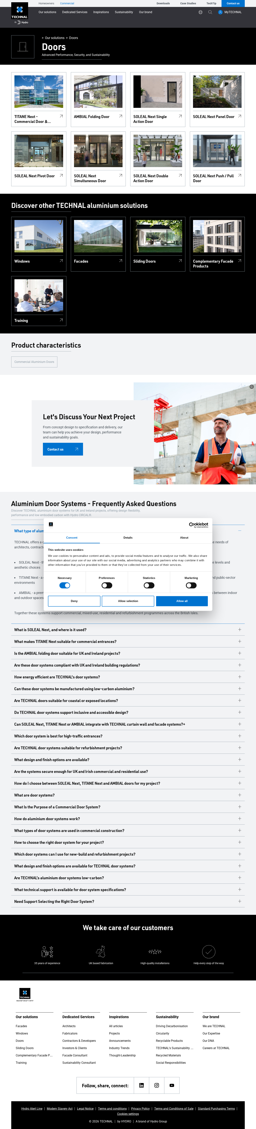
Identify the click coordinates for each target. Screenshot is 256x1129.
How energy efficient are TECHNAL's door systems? (57, 676)
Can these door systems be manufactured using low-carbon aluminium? (74, 688)
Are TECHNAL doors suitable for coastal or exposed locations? (66, 700)
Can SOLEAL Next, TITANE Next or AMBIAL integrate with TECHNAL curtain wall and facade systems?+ (99, 724)
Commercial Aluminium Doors (34, 362)
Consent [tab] (71, 537)
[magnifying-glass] (210, 12)
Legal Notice (85, 1108)
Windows (22, 261)
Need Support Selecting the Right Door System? (54, 901)
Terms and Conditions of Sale (173, 1108)
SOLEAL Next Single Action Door (150, 119)
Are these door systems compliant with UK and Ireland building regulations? (77, 665)
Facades (81, 261)
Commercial (67, 3)
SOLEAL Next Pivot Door (34, 175)
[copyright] (252, 387)
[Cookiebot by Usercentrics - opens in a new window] (191, 525)
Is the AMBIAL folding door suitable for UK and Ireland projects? (67, 653)
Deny (74, 601)
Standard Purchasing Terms (216, 1108)
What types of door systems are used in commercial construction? (69, 830)
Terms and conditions (112, 1108)
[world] (200, 12)
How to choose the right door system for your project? (59, 842)
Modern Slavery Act (60, 1108)
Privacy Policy (140, 1108)
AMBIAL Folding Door (91, 116)
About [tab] (184, 537)
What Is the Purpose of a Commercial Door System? (57, 806)
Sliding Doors (144, 261)
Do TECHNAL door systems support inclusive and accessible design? (71, 712)
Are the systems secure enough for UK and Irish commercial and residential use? (81, 771)
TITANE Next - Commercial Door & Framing (31, 119)
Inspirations (101, 12)
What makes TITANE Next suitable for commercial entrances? (65, 641)
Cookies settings (128, 1114)
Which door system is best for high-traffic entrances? (58, 735)
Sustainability (124, 12)
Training (21, 320)
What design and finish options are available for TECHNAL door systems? (74, 865)
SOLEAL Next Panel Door (213, 116)
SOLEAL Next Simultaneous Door (90, 178)
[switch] (107, 586)
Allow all (182, 601)
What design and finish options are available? (51, 759)
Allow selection (128, 601)
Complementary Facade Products (213, 263)
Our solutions (47, 12)
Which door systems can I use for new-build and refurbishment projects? (74, 854)
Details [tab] (128, 537)
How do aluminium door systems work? (47, 818)
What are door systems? (34, 795)
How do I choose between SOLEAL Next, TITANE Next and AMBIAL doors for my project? (87, 783)
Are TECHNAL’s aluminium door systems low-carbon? (59, 877)
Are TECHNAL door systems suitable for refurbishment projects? (68, 747)
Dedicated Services (74, 12)
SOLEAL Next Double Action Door (150, 178)
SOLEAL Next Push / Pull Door (213, 178)
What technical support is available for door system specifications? (70, 889)
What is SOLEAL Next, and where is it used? (50, 629)
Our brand (145, 12)
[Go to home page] (19, 14)
